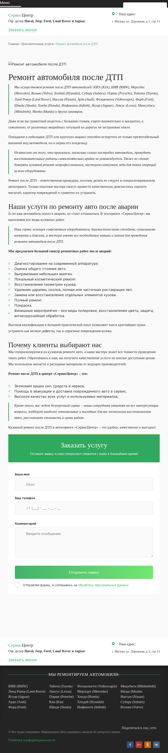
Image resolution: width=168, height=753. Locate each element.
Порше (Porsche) (61, 696)
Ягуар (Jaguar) (18, 696)
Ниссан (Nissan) (132, 696)
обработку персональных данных (103, 585)
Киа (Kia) (56, 702)
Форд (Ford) (17, 707)
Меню (5, 2)
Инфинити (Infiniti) (91, 707)
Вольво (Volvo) (132, 707)
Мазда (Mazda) (131, 691)
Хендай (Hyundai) (90, 702)
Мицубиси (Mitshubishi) (138, 686)
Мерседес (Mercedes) (92, 691)
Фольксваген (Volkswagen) (97, 686)
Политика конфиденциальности (31, 740)
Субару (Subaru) (132, 702)
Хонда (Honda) (88, 696)
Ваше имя (22, 474)
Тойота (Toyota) (60, 686)
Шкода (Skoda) (60, 707)
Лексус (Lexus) (60, 691)
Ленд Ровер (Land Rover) (26, 691)
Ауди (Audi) (17, 702)
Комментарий (25, 523)
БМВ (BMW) (18, 686)
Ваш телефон (25, 498)
